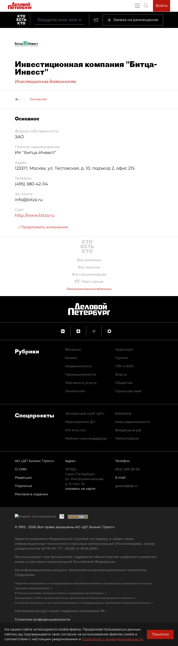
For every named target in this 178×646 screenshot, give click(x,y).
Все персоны (89, 267)
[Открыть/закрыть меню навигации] (137, 5)
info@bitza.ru (29, 199)
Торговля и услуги (81, 383)
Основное (38, 99)
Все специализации (89, 274)
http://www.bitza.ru (34, 215)
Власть (121, 374)
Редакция (23, 477)
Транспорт (124, 349)
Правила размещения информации (89, 289)
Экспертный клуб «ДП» (85, 413)
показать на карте (80, 489)
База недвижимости (132, 422)
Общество (124, 383)
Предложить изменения (44, 227)
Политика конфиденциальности (42, 619)
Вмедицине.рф (128, 430)
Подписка (23, 486)
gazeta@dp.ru (126, 486)
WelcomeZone (127, 438)
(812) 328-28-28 (127, 469)
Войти (162, 5)
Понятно (160, 634)
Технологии (75, 391)
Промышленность (80, 374)
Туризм (121, 358)
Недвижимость (78, 366)
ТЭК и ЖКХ (124, 366)
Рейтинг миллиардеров (86, 438)
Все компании (89, 260)
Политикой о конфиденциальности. (113, 639)
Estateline (123, 413)
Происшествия (128, 391)
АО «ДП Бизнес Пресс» (34, 461)
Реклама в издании (31, 494)
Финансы (73, 349)
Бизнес (71, 358)
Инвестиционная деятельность (45, 81)
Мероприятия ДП (80, 422)
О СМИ (21, 469)
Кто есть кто (75, 430)
